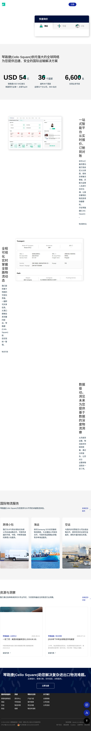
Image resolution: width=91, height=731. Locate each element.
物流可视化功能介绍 (5, 352)
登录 (64, 4)
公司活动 (46, 705)
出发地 (41, 38)
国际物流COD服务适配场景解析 (76, 643)
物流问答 (18, 705)
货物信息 (42, 60)
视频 (16, 708)
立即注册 (45, 686)
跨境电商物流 (6, 698)
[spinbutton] (54, 65)
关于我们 (46, 694)
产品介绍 (31, 698)
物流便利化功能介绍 (83, 224)
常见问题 (31, 705)
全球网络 (46, 698)
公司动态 (46, 702)
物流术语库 (31, 708)
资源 (16, 694)
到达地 (41, 49)
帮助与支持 (31, 694)
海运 (2, 702)
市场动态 (18, 702)
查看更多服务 (85, 509)
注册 (72, 4)
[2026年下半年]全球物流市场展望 (45, 643)
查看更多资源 (85, 598)
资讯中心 (18, 698)
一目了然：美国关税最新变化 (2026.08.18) (13, 643)
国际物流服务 (6, 694)
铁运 (2, 708)
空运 (2, 705)
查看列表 (6, 655)
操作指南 (31, 702)
